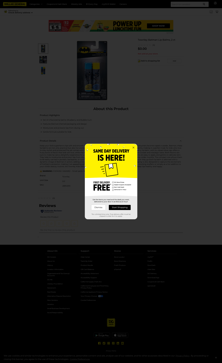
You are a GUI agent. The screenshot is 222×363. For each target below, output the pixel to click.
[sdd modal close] (133, 147)
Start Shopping (120, 207)
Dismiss (98, 207)
